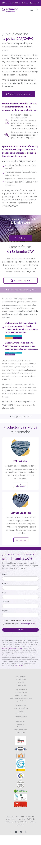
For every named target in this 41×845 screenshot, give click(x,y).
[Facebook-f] (11, 832)
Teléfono (5, 601)
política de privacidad (28, 624)
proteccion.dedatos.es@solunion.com (12, 648)
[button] (37, 10)
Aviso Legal (21, 819)
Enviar (20, 630)
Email (4, 592)
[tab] (20, 290)
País (5, 3)
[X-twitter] (25, 832)
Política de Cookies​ (21, 822)
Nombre (5, 574)
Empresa (5, 611)
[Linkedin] (21, 832)
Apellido (5, 583)
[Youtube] (16, 832)
